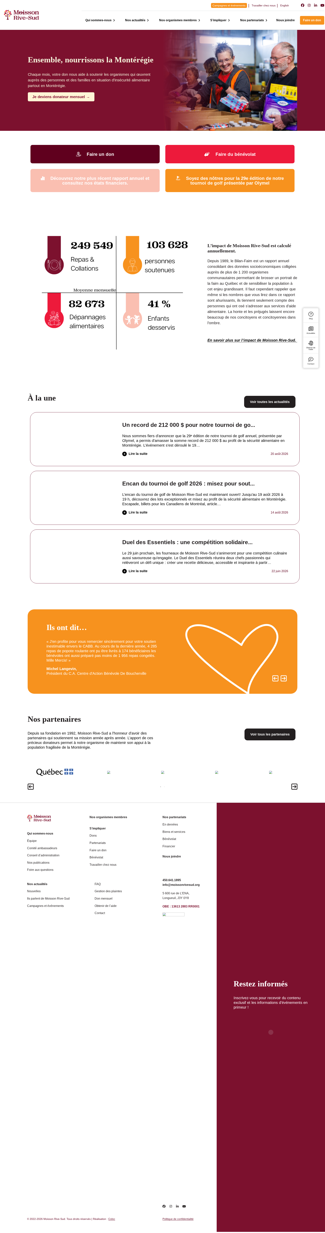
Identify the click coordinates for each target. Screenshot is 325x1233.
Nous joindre (285, 20)
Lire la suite (138, 454)
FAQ (98, 884)
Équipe (32, 840)
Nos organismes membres (178, 20)
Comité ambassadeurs (42, 848)
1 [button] (160, 787)
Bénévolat (96, 857)
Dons (93, 835)
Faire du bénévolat (236, 154)
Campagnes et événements (229, 5)
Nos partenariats (252, 20)
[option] (104, 651)
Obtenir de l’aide (106, 905)
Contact (100, 913)
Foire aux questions (40, 869)
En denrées (170, 824)
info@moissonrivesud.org (181, 884)
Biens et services (173, 831)
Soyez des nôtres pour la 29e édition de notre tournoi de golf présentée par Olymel (235, 181)
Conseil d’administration (43, 855)
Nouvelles (34, 891)
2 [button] (164, 787)
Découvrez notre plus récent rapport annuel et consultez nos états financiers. (99, 181)
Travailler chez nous (264, 5)
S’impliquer (218, 20)
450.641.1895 (171, 880)
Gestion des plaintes (108, 891)
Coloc (111, 1218)
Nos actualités (135, 20)
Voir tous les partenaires (270, 734)
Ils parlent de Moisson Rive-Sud (48, 898)
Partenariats (98, 842)
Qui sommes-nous (98, 20)
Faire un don (312, 20)
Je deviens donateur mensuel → (61, 97)
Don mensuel (103, 898)
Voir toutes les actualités (270, 402)
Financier (168, 846)
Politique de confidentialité (178, 1218)
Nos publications (38, 862)
